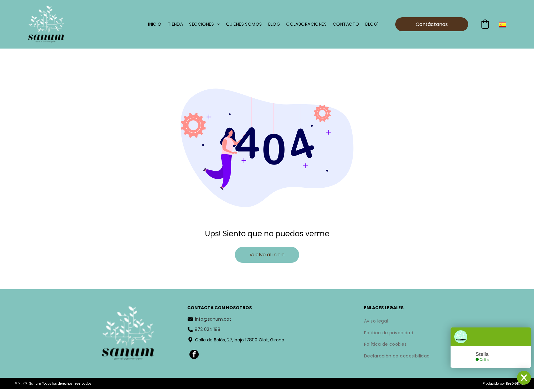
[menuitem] (155, 24)
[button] (485, 24)
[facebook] (194, 355)
